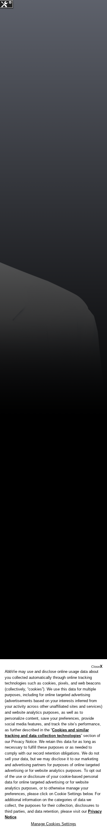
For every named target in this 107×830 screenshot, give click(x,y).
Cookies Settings (61, 824)
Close (95, 666)
